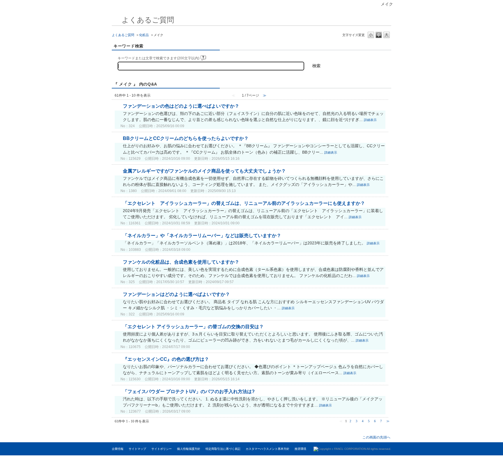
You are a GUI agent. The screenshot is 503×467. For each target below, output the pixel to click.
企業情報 (117, 448)
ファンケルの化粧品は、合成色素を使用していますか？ (181, 262)
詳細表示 (370, 120)
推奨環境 (300, 448)
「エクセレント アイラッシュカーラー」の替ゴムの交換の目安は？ (193, 326)
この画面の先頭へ (376, 437)
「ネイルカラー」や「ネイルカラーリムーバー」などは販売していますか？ (202, 235)
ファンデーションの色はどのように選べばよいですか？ (181, 106)
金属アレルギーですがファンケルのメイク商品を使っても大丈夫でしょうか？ (204, 170)
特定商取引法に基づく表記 (223, 448)
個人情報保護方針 (188, 448)
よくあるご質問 (123, 35)
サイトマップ (137, 448)
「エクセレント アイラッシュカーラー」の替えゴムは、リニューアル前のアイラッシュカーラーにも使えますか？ (244, 203)
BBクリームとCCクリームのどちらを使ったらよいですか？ (186, 138)
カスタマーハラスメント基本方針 (267, 448)
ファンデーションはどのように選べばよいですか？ (176, 294)
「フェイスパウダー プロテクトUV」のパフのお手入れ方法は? (189, 391)
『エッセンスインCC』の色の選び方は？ (166, 359)
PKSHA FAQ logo (469, 461)
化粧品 (144, 35)
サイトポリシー (161, 448)
